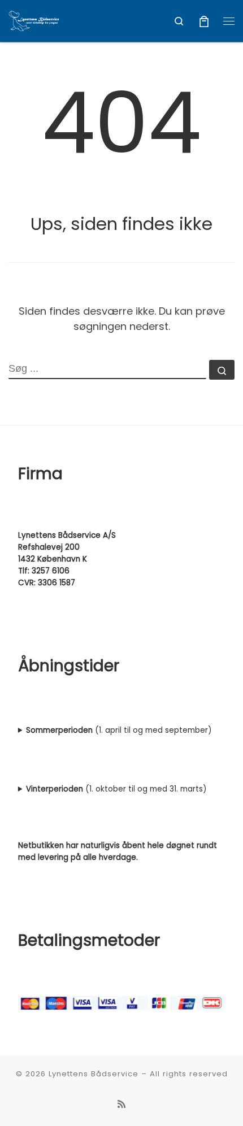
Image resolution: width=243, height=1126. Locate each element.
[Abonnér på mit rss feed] (121, 1104)
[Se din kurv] (204, 20)
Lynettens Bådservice (93, 1073)
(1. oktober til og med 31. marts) (116, 789)
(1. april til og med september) (118, 730)
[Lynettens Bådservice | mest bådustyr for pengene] (33, 20)
